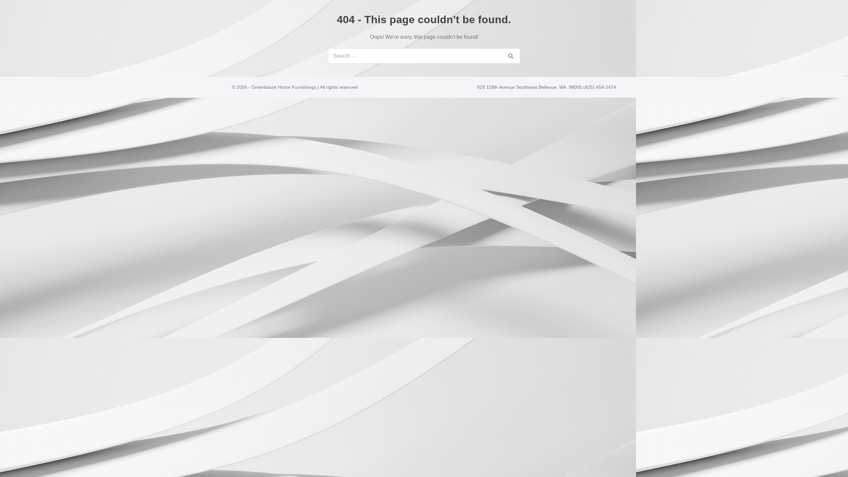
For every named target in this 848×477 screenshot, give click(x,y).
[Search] (511, 56)
